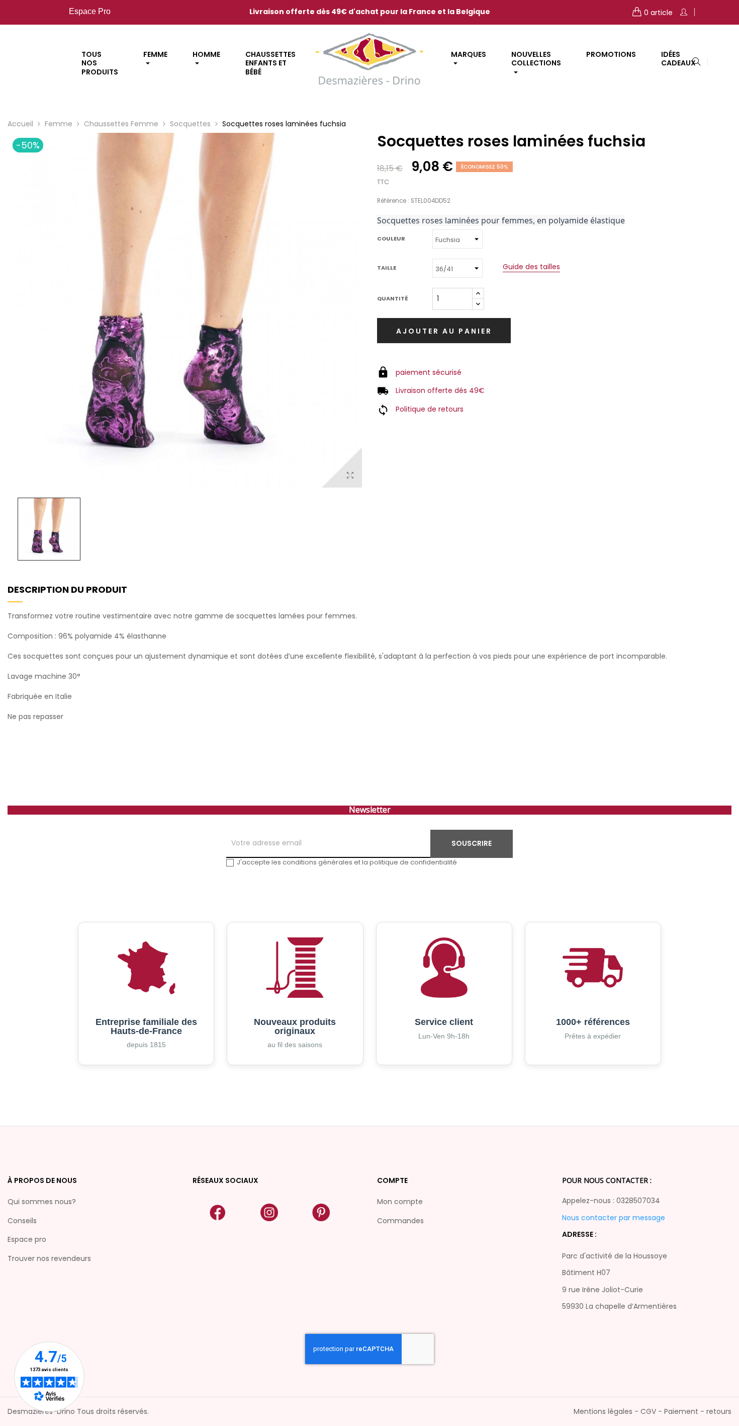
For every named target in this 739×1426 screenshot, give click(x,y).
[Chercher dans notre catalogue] (696, 62)
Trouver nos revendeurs (49, 1258)
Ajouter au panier (444, 331)
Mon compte (400, 1202)
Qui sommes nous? (42, 1202)
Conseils (22, 1221)
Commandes (400, 1221)
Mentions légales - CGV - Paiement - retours (652, 1411)
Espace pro (27, 1239)
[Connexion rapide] (684, 12)
